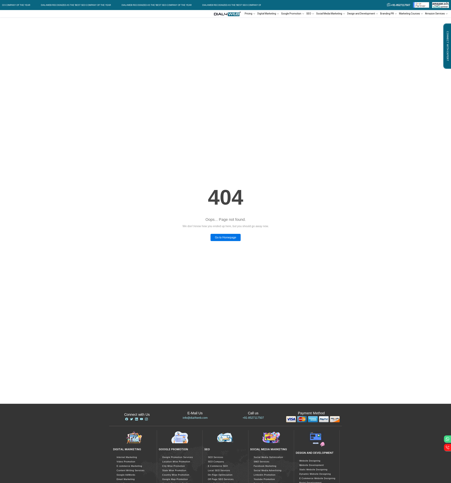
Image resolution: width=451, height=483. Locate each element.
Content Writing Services (130, 470)
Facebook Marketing (265, 466)
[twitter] (131, 419)
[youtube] (141, 419)
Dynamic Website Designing (315, 474)
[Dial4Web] (229, 13)
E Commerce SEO (218, 466)
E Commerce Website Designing (317, 478)
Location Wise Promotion (176, 461)
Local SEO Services (219, 470)
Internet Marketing (127, 457)
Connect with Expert (447, 46)
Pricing (248, 13)
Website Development (311, 465)
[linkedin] (136, 419)
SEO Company (216, 461)
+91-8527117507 (253, 417)
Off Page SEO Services (221, 479)
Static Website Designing (313, 469)
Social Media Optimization (268, 457)
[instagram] (146, 419)
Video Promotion (126, 461)
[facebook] (126, 419)
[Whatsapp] (447, 439)
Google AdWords (126, 475)
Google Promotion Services (177, 457)
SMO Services (261, 461)
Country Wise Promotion (175, 475)
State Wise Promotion (174, 470)
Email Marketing (126, 479)
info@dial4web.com (195, 417)
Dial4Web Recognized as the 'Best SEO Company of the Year (65, 5)
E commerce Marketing (129, 466)
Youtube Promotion (264, 479)
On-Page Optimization (220, 475)
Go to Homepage (225, 237)
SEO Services (215, 457)
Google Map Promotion (175, 479)
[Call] (447, 447)
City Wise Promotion (173, 466)
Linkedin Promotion (265, 475)
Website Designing (309, 461)
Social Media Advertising (268, 470)
